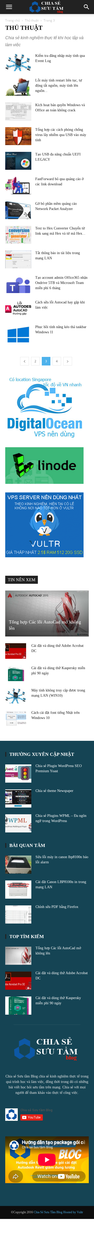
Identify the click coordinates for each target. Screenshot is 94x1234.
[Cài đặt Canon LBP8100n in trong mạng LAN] (18, 889)
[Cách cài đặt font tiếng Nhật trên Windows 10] (15, 718)
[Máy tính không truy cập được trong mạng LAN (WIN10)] (15, 695)
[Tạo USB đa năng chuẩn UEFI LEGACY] (18, 161)
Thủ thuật (32, 20)
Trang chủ (12, 20)
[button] (9, 7)
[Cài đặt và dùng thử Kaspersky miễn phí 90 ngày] (15, 673)
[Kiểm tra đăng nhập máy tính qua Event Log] (18, 62)
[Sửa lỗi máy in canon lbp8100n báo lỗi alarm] (18, 865)
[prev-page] (24, 361)
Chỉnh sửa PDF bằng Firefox (57, 907)
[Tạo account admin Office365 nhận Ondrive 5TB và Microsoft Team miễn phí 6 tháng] (18, 284)
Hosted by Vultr (73, 1212)
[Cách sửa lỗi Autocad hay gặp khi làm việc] (18, 309)
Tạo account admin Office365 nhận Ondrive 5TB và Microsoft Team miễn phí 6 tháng (61, 283)
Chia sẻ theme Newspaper (54, 791)
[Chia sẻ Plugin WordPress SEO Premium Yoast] (18, 773)
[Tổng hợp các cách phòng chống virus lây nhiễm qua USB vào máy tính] (18, 136)
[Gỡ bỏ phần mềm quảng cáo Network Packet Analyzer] (18, 210)
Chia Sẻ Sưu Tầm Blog (48, 1212)
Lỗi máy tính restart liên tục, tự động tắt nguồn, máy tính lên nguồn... (58, 85)
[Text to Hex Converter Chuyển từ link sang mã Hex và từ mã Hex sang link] (18, 235)
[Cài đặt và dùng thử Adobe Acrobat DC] (15, 651)
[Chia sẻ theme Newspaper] (18, 798)
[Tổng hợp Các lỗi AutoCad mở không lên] (47, 613)
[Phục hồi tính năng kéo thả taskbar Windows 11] (18, 333)
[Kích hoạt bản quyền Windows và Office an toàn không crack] (18, 111)
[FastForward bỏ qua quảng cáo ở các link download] (18, 185)
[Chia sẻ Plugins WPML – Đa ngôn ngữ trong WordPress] (18, 823)
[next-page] (67, 361)
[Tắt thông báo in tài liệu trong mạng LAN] (18, 259)
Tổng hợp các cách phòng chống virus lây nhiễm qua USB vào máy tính (60, 135)
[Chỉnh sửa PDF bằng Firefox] (18, 914)
